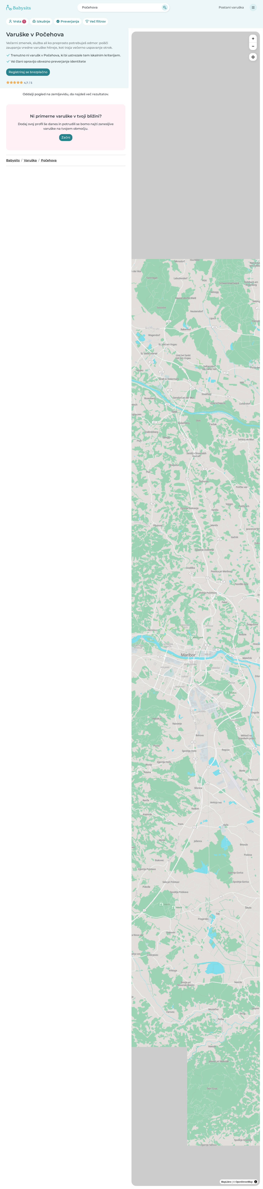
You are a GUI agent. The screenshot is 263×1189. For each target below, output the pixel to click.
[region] (196, 609)
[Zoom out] (253, 46)
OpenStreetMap (244, 1181)
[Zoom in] (253, 38)
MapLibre (226, 1181)
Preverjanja (69, 21)
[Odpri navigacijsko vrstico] (253, 7)
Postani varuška (231, 7)
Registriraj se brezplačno (28, 72)
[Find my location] (253, 57)
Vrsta (18, 21)
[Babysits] (18, 7)
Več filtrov (97, 21)
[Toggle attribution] (255, 1181)
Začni (65, 137)
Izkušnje (43, 21)
